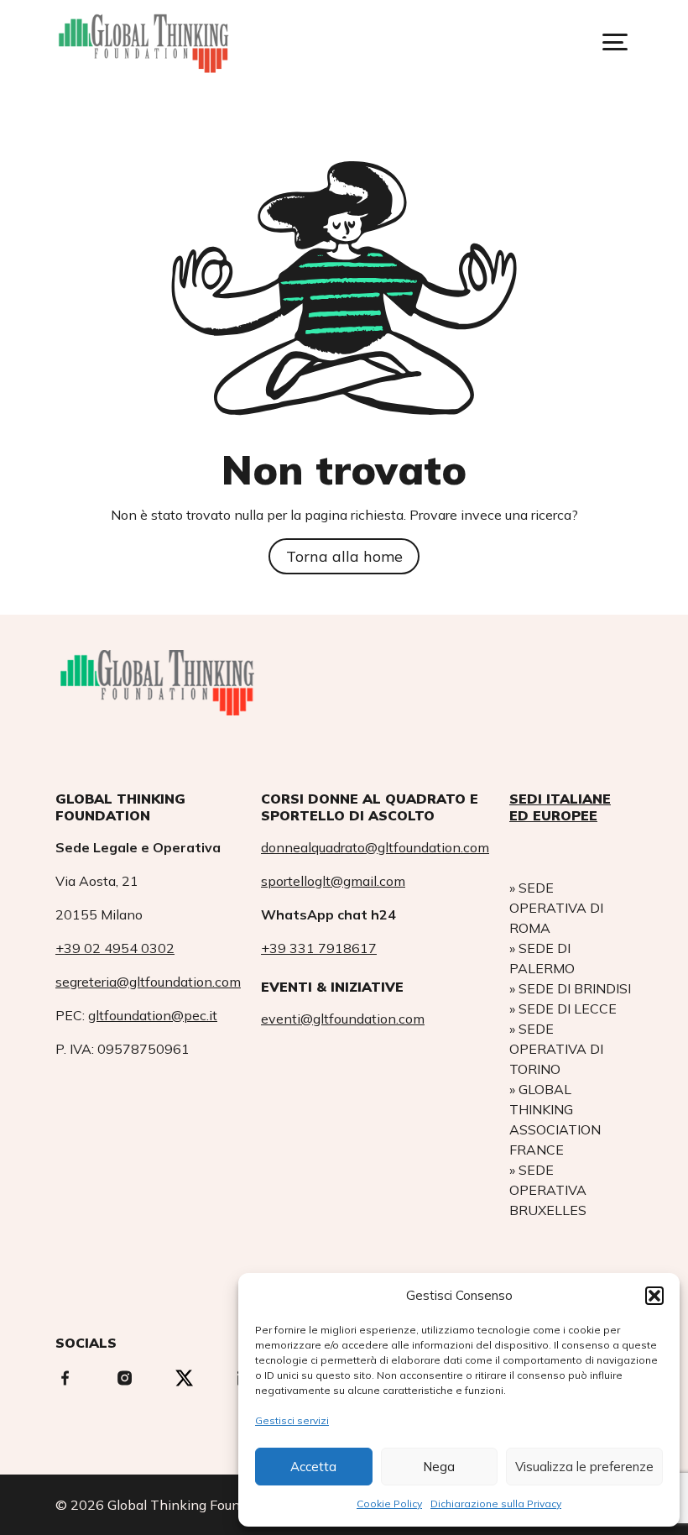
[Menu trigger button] (615, 42)
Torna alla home (344, 556)
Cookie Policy (389, 1503)
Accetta (313, 1467)
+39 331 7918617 (319, 948)
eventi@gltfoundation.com (343, 1018)
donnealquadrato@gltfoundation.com (375, 847)
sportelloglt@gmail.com (333, 880)
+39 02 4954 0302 (115, 948)
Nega (439, 1467)
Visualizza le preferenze (584, 1467)
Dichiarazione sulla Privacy (495, 1503)
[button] (654, 1295)
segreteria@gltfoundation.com (148, 981)
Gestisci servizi (292, 1420)
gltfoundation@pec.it (152, 1015)
